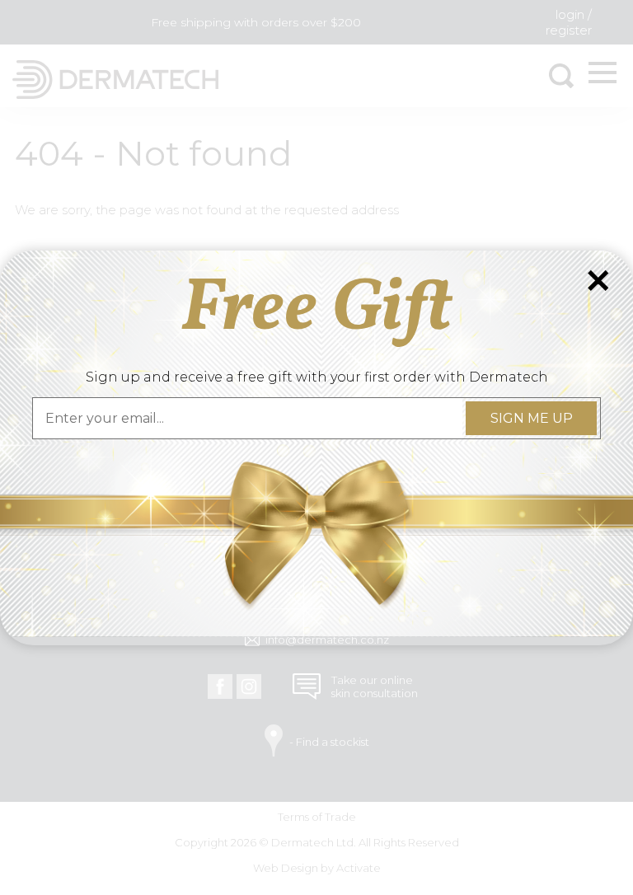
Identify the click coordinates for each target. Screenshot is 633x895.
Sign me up (531, 418)
